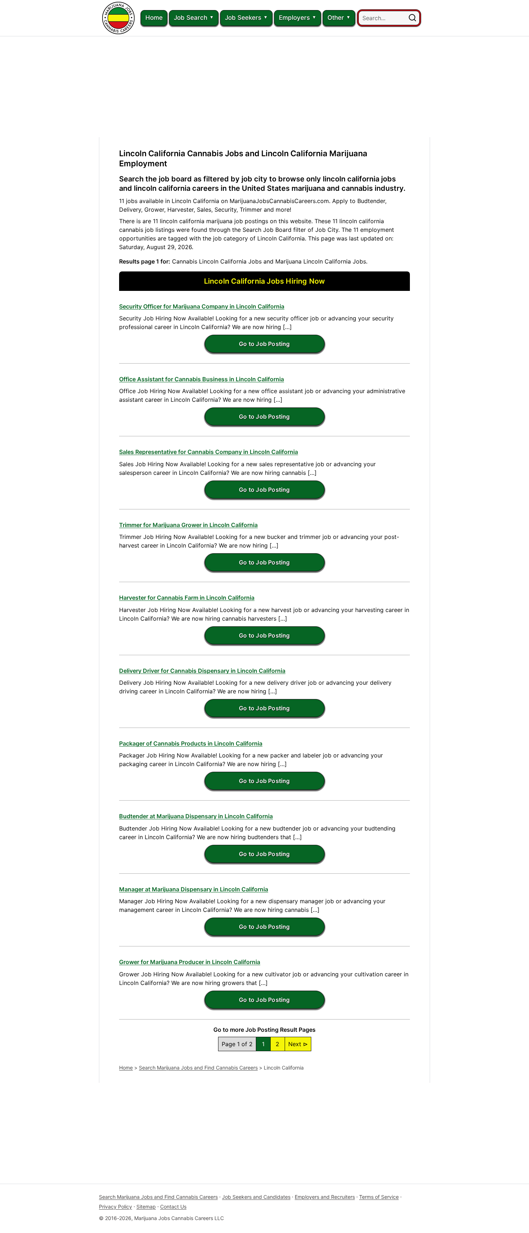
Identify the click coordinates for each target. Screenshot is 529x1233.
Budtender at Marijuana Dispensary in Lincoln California (196, 816)
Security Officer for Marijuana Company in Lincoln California (201, 306)
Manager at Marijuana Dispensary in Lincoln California (193, 889)
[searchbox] (389, 18)
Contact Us (173, 1206)
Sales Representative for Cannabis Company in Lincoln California (208, 451)
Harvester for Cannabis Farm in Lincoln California (186, 597)
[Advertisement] (264, 86)
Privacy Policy (115, 1206)
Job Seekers (243, 17)
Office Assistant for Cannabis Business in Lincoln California (201, 379)
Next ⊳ (298, 1044)
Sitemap (146, 1206)
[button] (412, 18)
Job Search (190, 17)
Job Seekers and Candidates (256, 1197)
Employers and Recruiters (325, 1197)
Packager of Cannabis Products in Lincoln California (190, 743)
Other (335, 17)
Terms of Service (379, 1197)
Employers (294, 17)
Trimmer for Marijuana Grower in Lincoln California (188, 524)
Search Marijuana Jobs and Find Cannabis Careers (198, 1068)
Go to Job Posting (264, 343)
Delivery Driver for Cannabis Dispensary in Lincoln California (202, 670)
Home (154, 17)
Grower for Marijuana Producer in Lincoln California (189, 962)
